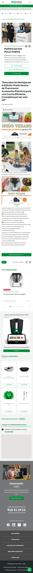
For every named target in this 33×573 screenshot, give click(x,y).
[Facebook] (8, 525)
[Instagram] (19, 525)
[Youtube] (14, 525)
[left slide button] (3, 306)
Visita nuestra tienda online (15, 5)
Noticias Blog (7, 289)
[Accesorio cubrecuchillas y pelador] (9, 368)
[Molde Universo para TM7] (9, 395)
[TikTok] (25, 525)
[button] (30, 2)
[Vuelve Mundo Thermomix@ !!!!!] (16, 281)
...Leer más (26, 62)
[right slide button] (29, 306)
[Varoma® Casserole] (24, 368)
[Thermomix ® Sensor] (24, 395)
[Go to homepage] (16, 2)
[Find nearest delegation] (3, 2)
